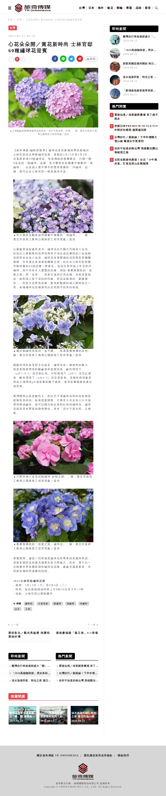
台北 (17, 609)
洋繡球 (84, 603)
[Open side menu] (9, 8)
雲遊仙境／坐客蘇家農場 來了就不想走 (83, 665)
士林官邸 (43, 603)
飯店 (110, 8)
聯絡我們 (123, 755)
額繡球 (57, 603)
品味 (139, 8)
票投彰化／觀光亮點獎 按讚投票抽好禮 (29, 634)
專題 (129, 8)
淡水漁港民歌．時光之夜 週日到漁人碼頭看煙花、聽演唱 (46, 680)
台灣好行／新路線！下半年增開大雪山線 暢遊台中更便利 (94, 673)
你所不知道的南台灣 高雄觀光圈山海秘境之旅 (87, 680)
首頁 (10, 20)
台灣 (82, 8)
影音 (148, 8)
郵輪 (120, 8)
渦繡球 (70, 603)
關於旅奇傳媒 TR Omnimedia (58, 755)
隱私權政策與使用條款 (98, 755)
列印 (93, 59)
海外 (101, 8)
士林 (28, 609)
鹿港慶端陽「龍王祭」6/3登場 (77, 632)
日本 (92, 8)
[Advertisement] (134, 191)
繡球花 (29, 603)
